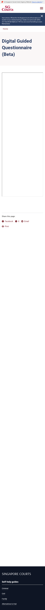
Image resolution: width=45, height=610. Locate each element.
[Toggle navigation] (41, 8)
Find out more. (6, 23)
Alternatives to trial (9, 604)
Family (4, 599)
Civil (3, 594)
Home (5, 29)
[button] (38, 2)
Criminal (5, 588)
